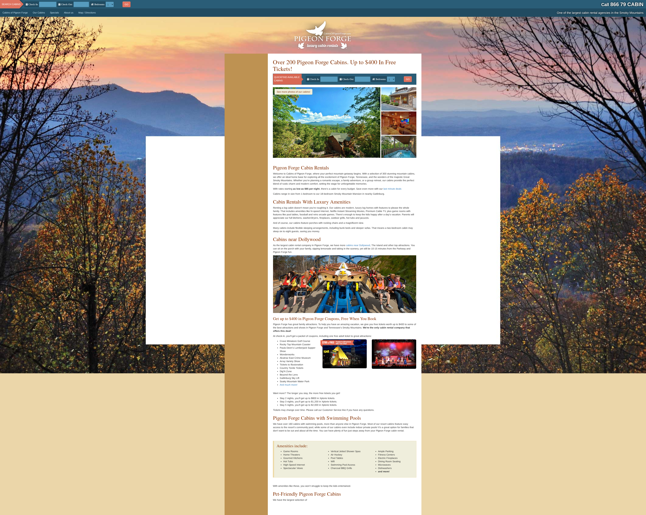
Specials (54, 12)
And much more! (288, 384)
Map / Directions (87, 12)
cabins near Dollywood (358, 245)
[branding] (323, 35)
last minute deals (392, 188)
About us (68, 12)
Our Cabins (39, 12)
